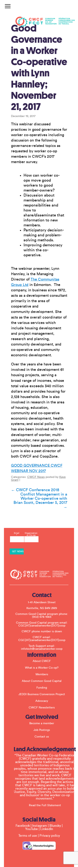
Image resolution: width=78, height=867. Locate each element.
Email (16, 534)
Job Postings (41, 730)
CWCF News (36, 477)
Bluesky (55, 825)
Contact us (42, 736)
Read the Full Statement (45, 805)
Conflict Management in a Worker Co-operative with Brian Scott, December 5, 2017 (40, 500)
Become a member (41, 723)
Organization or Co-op (31, 534)
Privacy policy (50, 835)
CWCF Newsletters (42, 707)
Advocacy (41, 701)
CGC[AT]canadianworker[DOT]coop (41, 625)
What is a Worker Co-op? (41, 667)
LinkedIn (46, 829)
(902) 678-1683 (41, 616)
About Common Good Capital (42, 681)
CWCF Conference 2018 (35, 490)
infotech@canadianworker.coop (41, 648)
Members (42, 674)
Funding (41, 687)
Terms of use (27, 835)
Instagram (39, 825)
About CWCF (42, 661)
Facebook (23, 825)
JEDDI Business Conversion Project (42, 694)
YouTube (31, 829)
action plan (55, 788)
